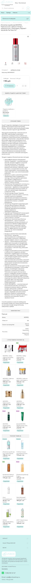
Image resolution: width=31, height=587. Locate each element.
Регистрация (22, 2)
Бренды (8, 12)
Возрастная (25, 333)
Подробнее (6, 362)
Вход (16, 2)
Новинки (15, 12)
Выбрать (6, 115)
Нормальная (26, 330)
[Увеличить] (15, 49)
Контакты (5, 568)
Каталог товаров (9, 18)
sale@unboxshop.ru (13, 577)
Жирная (27, 334)
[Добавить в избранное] (28, 36)
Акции (2, 12)
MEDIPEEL (26, 317)
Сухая (26, 328)
